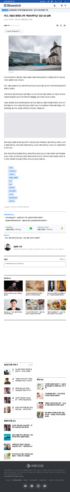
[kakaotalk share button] (57, 26)
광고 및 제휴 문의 (59, 480)
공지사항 (51, 480)
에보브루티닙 (13, 198)
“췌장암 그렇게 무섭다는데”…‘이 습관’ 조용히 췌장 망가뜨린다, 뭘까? (55, 404)
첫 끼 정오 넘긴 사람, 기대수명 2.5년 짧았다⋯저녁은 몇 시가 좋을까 (22, 455)
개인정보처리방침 (16, 480)
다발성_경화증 (13, 178)
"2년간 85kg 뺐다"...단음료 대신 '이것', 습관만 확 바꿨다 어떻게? (24, 217)
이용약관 (25, 480)
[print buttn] (65, 26)
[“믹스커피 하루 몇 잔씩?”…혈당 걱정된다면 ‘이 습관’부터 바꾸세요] (35, 304)
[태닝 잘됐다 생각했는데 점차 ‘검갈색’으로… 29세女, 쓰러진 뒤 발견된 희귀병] (40, 415)
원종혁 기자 (17, 246)
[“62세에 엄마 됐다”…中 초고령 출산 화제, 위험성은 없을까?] (40, 396)
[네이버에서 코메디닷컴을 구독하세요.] (19, 228)
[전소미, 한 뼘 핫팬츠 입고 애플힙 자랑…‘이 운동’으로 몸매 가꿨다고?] (56, 286)
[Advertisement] (50, 434)
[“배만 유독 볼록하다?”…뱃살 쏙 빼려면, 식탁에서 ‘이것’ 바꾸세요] (56, 304)
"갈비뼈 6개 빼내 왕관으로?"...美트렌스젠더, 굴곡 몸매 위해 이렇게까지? (26, 220)
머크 (10, 184)
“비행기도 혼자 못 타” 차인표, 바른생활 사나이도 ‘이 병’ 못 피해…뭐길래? (24, 380)
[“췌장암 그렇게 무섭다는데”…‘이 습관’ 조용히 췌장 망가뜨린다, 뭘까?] (40, 405)
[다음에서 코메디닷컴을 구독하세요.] (50, 228)
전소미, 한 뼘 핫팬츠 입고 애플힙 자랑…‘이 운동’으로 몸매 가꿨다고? (56, 294)
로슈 (10, 181)
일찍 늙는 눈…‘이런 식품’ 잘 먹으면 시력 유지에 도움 (13, 312)
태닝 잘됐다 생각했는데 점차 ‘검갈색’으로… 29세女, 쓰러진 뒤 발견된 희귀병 (55, 414)
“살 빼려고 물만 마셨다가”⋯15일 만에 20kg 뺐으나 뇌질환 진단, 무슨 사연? (55, 386)
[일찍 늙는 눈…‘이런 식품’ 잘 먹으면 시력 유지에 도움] (13, 304)
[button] (42, 1)
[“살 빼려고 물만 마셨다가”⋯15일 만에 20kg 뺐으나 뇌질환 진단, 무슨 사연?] (40, 386)
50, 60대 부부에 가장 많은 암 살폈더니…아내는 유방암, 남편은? (23, 370)
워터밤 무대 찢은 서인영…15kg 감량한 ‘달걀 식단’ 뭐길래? (23, 389)
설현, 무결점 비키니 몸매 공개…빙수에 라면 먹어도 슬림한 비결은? (22, 436)
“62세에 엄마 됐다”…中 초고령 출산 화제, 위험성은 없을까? (55, 394)
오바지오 (11, 201)
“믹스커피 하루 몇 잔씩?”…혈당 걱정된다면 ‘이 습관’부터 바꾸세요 (35, 312)
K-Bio (11, 168)
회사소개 (8, 480)
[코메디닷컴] (31, 486)
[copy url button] (61, 26)
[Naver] (25, 486)
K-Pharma (12, 171)
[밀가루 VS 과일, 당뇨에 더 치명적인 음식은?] (13, 286)
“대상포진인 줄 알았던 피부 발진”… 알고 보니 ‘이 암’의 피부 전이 (35, 294)
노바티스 (11, 174)
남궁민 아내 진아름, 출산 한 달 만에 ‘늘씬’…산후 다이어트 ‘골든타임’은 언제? (24, 408)
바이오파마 (12, 191)
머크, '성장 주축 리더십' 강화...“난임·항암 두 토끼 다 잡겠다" (22, 238)
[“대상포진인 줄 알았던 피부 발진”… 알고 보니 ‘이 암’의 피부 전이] (35, 286)
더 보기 (61, 259)
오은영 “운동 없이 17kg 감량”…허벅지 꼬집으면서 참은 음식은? (23, 399)
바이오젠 (11, 187)
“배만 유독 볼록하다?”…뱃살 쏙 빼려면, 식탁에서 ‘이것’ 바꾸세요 (56, 312)
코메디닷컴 (42, 1)
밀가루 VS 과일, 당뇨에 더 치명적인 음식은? (13, 294)
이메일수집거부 (43, 480)
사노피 (11, 194)
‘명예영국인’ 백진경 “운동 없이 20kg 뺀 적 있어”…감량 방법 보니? (22, 445)
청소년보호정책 (33, 480)
